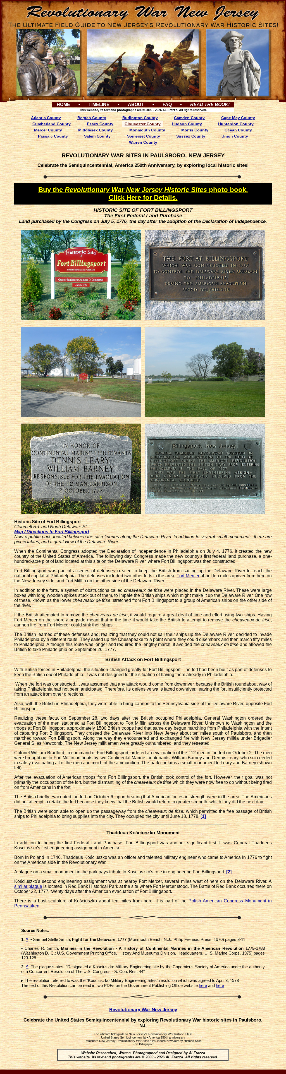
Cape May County (238, 118)
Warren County (143, 142)
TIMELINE (99, 104)
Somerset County (143, 136)
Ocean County (238, 130)
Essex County (100, 124)
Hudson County (187, 124)
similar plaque (28, 886)
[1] (203, 816)
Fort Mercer (188, 575)
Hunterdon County (236, 124)
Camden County (189, 118)
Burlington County (140, 118)
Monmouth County (147, 130)
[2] (229, 871)
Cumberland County (51, 124)
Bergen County (91, 118)
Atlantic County (46, 118)
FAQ (167, 104)
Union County (234, 136)
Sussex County (190, 136)
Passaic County (53, 136)
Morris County (194, 130)
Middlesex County (95, 130)
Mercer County (48, 130)
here (203, 985)
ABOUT (136, 104)
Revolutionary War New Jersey (143, 1009)
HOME (63, 104)
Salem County (97, 136)
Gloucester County (143, 124)
